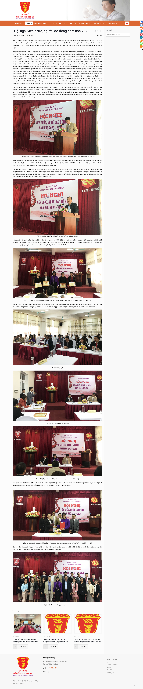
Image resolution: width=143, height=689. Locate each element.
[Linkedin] (141, 31)
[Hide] (142, 49)
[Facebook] (141, 22)
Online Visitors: (112, 659)
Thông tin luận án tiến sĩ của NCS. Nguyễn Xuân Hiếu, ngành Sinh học (55, 640)
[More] (141, 46)
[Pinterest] (141, 34)
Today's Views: (112, 664)
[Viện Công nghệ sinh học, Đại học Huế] (25, 10)
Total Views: (111, 670)
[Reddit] (141, 28)
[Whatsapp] (141, 43)
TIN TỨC (99, 35)
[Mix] (141, 40)
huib (22, 35)
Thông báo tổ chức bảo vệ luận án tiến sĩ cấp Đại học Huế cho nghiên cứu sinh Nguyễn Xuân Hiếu (88, 640)
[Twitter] (141, 25)
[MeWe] (141, 37)
